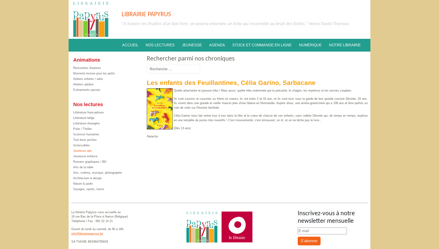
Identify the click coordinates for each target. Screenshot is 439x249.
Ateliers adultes (83, 84)
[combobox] (173, 69)
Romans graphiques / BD (89, 161)
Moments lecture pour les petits (94, 73)
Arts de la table (83, 167)
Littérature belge (83, 118)
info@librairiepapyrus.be (87, 233)
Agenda (217, 45)
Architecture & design (87, 178)
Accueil (130, 45)
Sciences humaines (86, 134)
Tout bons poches (85, 140)
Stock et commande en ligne (262, 45)
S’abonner (309, 241)
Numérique (310, 45)
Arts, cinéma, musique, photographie (97, 172)
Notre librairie (345, 45)
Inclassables (81, 145)
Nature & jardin (83, 183)
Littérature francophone (88, 112)
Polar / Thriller (82, 129)
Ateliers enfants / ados (88, 79)
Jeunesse (192, 45)
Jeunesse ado (82, 150)
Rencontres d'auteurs (87, 68)
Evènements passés (86, 90)
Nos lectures (160, 45)
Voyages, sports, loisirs (88, 189)
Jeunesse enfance (85, 156)
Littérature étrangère (86, 123)
